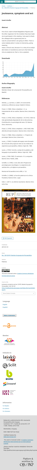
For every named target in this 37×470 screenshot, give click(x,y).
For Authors (6, 408)
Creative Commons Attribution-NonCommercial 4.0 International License (18, 441)
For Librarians (6, 411)
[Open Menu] (2, 2)
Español (5, 307)
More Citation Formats (9, 293)
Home (3, 6)
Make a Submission (9, 315)
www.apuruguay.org (10, 437)
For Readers (6, 406)
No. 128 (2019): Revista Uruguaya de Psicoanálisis (15, 8)
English (5, 304)
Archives (9, 6)
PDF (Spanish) (8, 238)
